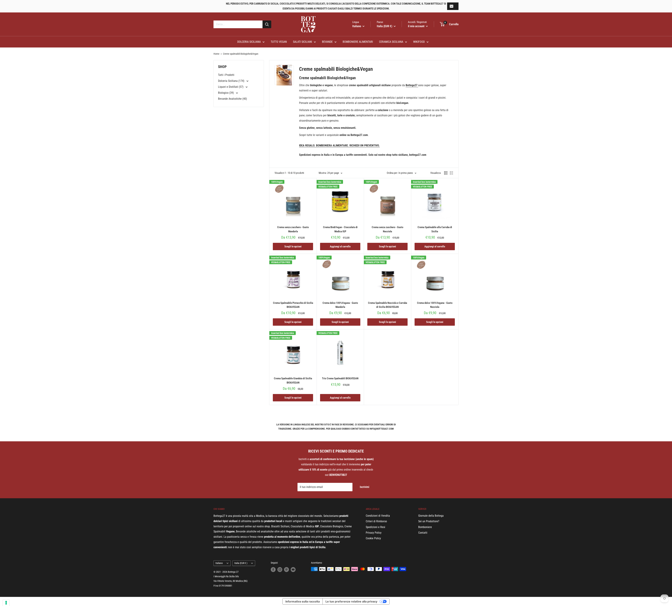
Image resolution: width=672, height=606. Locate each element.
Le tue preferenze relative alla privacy (351, 601)
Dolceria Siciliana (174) (231, 81)
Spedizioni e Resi (375, 527)
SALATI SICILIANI (302, 41)
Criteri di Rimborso (376, 521)
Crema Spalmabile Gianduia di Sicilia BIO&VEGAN (293, 380)
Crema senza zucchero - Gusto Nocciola (387, 229)
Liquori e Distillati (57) (231, 86)
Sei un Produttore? (428, 521)
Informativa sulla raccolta (302, 601)
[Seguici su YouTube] (293, 569)
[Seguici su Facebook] (273, 569)
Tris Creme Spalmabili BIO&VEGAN (340, 378)
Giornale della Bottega (431, 515)
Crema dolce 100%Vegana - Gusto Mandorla (340, 305)
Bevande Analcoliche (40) (232, 98)
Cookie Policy (373, 538)
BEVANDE (327, 41)
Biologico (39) (226, 92)
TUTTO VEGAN (279, 41)
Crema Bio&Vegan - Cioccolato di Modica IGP (340, 229)
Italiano (219, 563)
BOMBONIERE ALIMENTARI (358, 41)
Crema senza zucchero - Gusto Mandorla (293, 229)
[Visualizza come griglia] (445, 172)
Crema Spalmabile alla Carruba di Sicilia (435, 229)
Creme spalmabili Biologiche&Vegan (240, 53)
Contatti (422, 532)
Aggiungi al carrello (340, 246)
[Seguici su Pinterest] (286, 569)
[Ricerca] (266, 24)
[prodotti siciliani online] (417, 85)
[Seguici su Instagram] (279, 569)
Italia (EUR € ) (240, 563)
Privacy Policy (374, 532)
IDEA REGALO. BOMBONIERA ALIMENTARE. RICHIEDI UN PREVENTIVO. (339, 145)
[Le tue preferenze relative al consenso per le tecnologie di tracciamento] (6, 602)
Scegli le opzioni (293, 246)
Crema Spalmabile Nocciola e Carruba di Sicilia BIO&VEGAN (387, 305)
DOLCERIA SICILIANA (249, 41)
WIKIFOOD (419, 41)
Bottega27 (411, 85)
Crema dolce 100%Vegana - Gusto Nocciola (434, 305)
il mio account (416, 26)
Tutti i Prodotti (226, 75)
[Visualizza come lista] (451, 172)
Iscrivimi (364, 487)
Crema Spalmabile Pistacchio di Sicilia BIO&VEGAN (293, 305)
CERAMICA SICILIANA (391, 41)
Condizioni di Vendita (378, 515)
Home (216, 53)
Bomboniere (425, 527)
